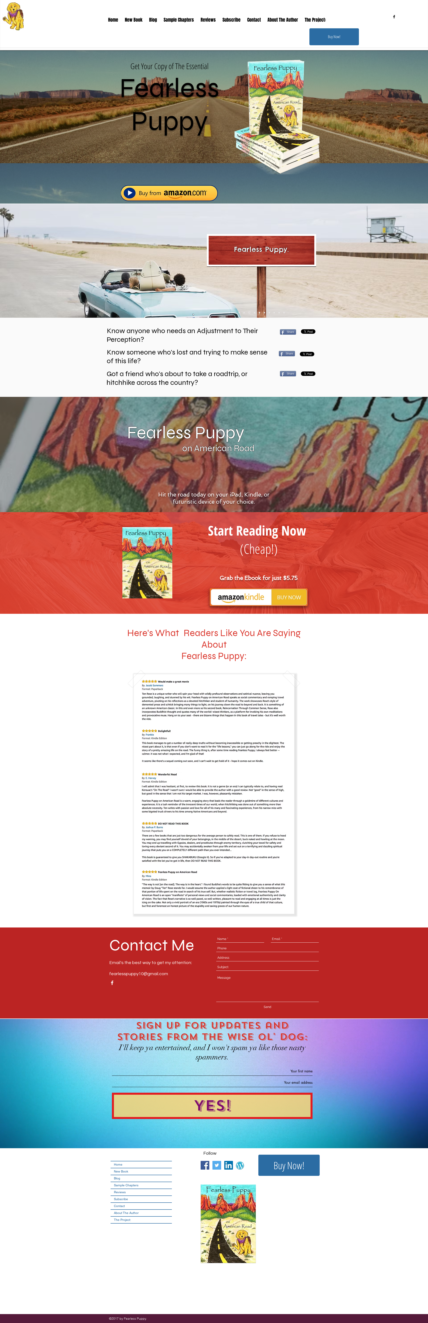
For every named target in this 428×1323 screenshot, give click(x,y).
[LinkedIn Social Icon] (228, 1165)
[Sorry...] (263, 312)
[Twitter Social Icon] (216, 1165)
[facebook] (394, 16)
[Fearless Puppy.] (249, 312)
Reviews (120, 1192)
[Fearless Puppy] (258, 312)
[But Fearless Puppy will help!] (274, 312)
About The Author (126, 1213)
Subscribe (121, 1199)
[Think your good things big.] (239, 312)
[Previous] (211, 276)
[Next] (312, 276)
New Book (121, 1171)
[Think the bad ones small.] (244, 312)
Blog (117, 1178)
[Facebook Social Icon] (205, 1165)
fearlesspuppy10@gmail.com (138, 974)
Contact (119, 1206)
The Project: (122, 1220)
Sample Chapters (126, 1185)
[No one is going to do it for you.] (269, 313)
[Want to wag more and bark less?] (279, 312)
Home (118, 1164)
